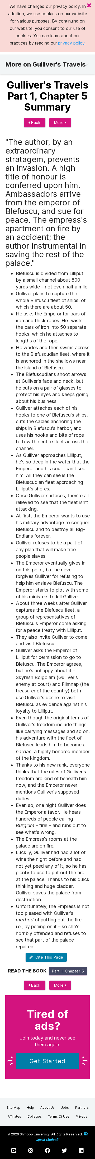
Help (30, 1107)
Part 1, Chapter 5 (68, 971)
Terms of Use (58, 1116)
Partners (82, 1107)
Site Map (13, 1107)
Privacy (81, 1116)
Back (35, 122)
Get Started (47, 1061)
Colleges (34, 1116)
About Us (47, 1107)
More (59, 122)
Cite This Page (48, 957)
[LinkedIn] (81, 1150)
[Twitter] (64, 1150)
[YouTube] (14, 1150)
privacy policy (71, 43)
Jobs (65, 1107)
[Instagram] (30, 1150)
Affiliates (14, 1116)
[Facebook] (47, 1150)
